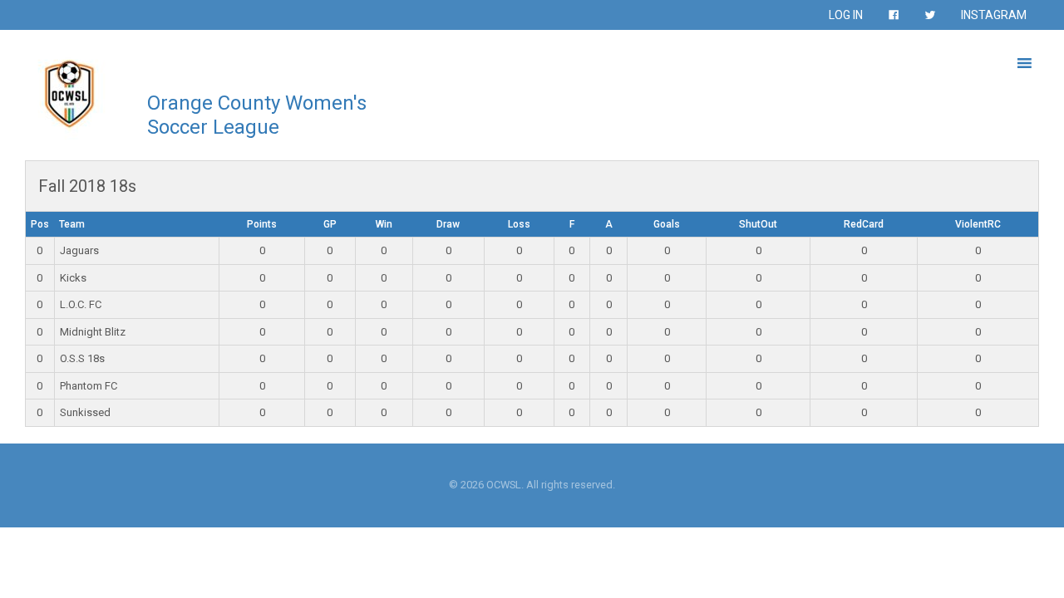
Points (262, 224)
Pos (40, 224)
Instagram (994, 15)
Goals (666, 224)
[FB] (893, 14)
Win (384, 224)
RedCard (864, 224)
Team (72, 224)
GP (330, 224)
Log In (846, 15)
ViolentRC (978, 224)
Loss (519, 224)
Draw (448, 224)
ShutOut (758, 224)
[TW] (930, 14)
